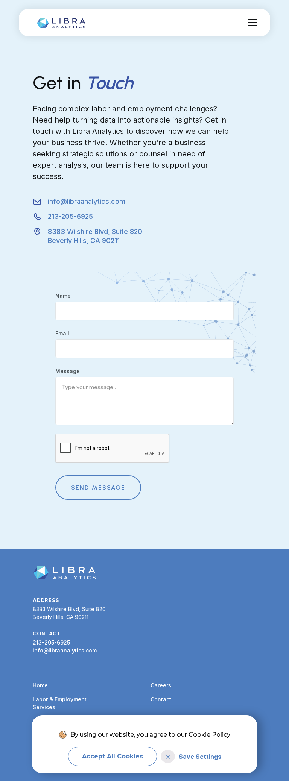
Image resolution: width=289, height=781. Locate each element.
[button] (250, 23)
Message (67, 371)
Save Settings (200, 756)
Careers (161, 685)
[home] (63, 22)
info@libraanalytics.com (65, 650)
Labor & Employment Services (60, 703)
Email (62, 333)
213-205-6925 (51, 642)
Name (63, 296)
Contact (161, 699)
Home (40, 685)
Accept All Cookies (112, 756)
